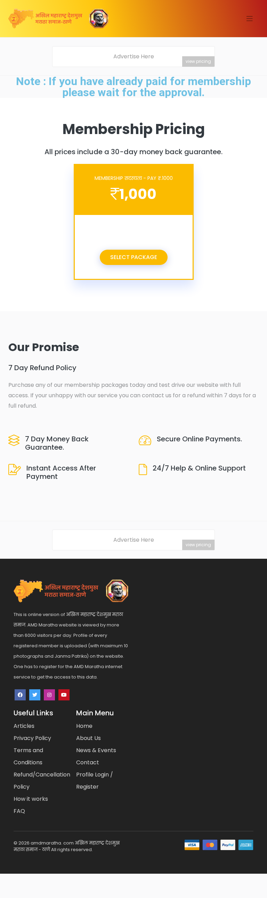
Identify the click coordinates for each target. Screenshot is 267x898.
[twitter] (34, 694)
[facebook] (20, 694)
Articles (24, 726)
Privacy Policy (32, 738)
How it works (31, 799)
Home (84, 726)
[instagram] (49, 694)
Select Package (133, 257)
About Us (88, 738)
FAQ (19, 811)
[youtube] (64, 694)
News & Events (96, 750)
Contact (87, 762)
